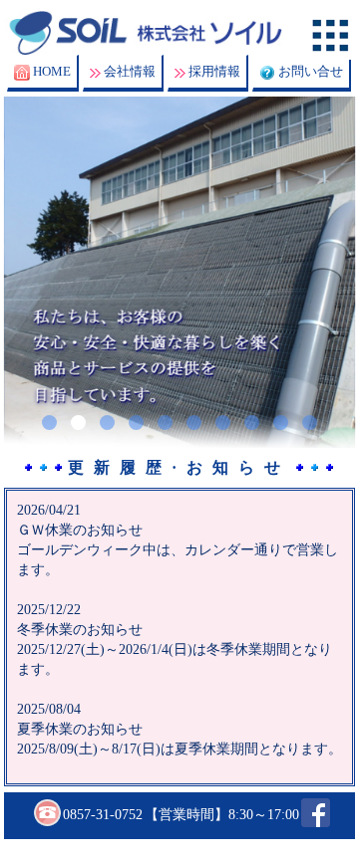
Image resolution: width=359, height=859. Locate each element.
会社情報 (130, 71)
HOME (52, 71)
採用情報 (214, 71)
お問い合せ (310, 71)
